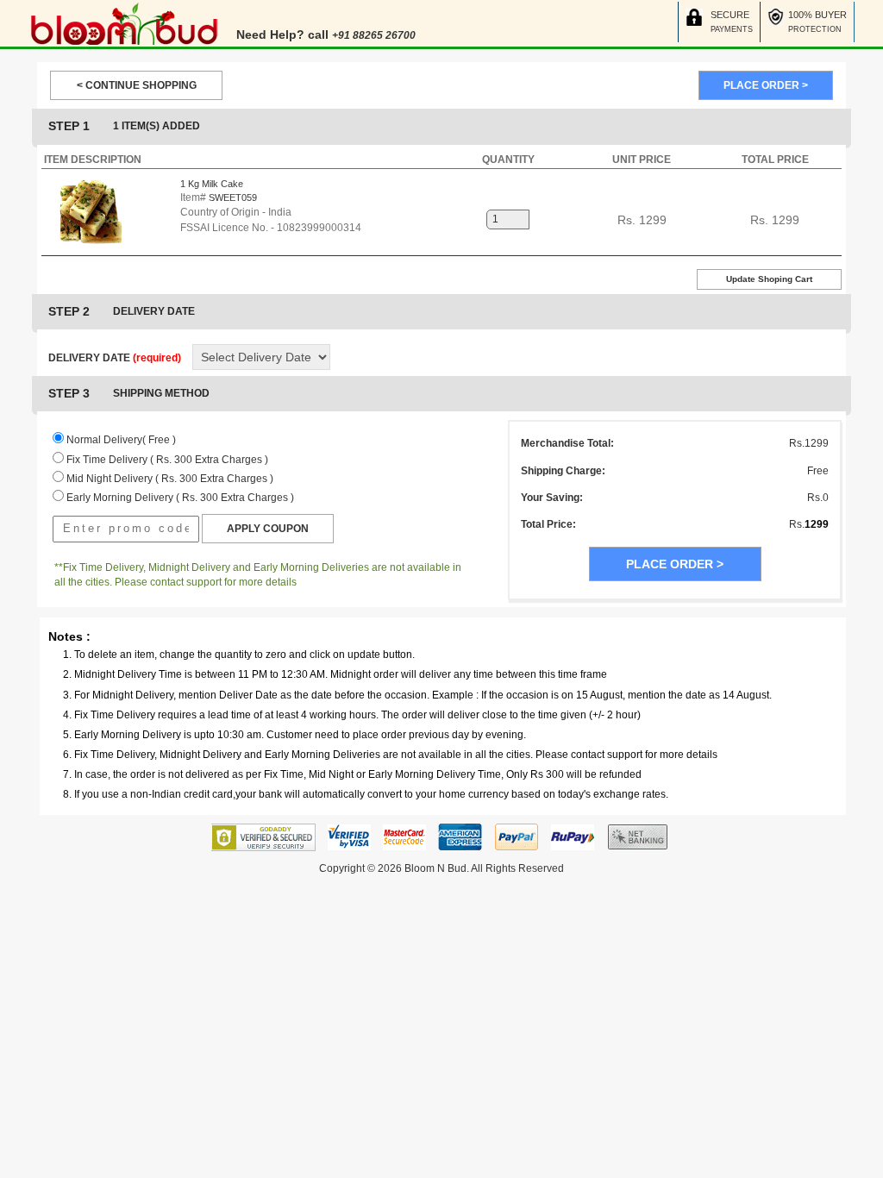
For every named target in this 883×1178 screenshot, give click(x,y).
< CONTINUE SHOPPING (137, 85)
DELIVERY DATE (114, 358)
